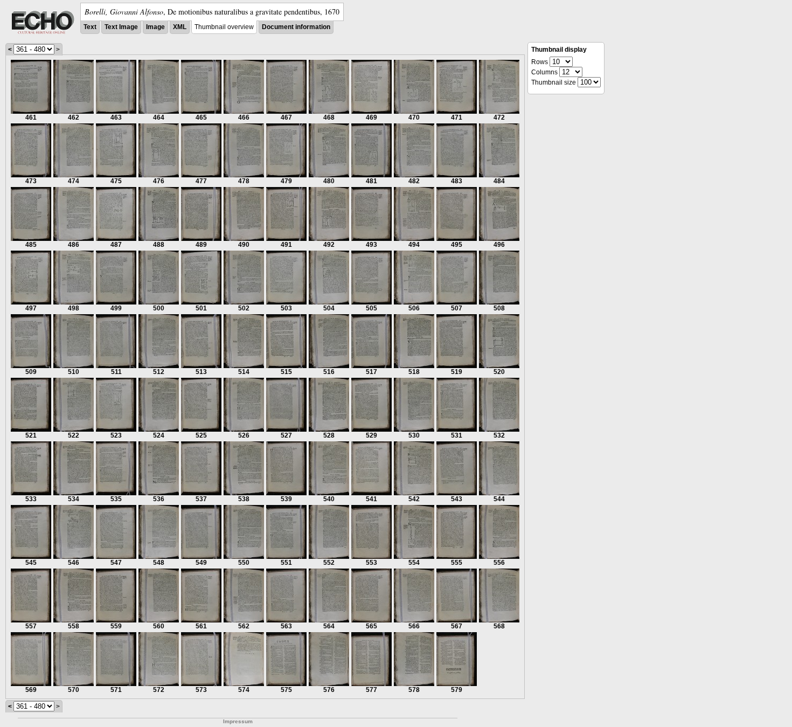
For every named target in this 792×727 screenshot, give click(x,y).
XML (179, 27)
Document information (296, 27)
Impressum (238, 721)
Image (155, 27)
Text (90, 27)
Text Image (121, 27)
